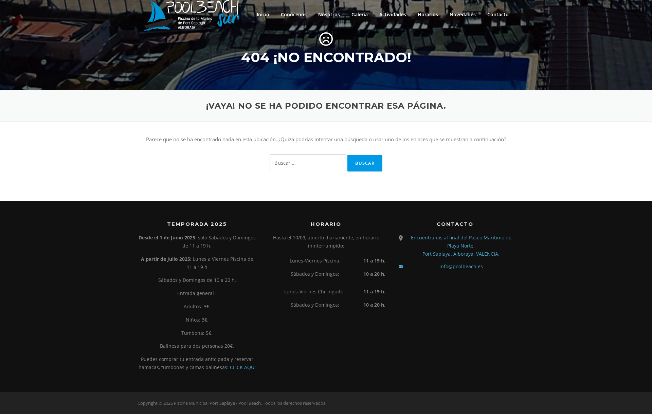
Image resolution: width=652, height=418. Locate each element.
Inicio (263, 14)
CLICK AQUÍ (243, 367)
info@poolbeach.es (461, 266)
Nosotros (329, 14)
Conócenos (294, 14)
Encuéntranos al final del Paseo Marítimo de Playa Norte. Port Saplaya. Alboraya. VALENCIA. (461, 245)
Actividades (392, 14)
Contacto (498, 14)
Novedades (463, 14)
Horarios (428, 14)
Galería (359, 14)
